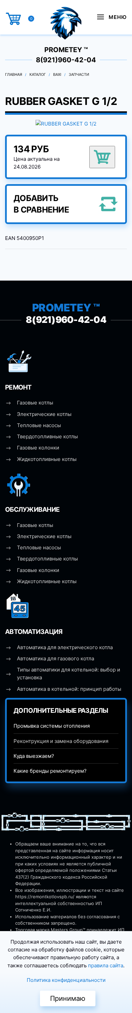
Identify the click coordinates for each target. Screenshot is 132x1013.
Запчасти (79, 74)
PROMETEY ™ (66, 50)
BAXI (57, 74)
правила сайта (105, 965)
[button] (112, 17)
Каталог (37, 74)
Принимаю (67, 998)
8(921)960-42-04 (66, 60)
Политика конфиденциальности (66, 980)
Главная (13, 74)
